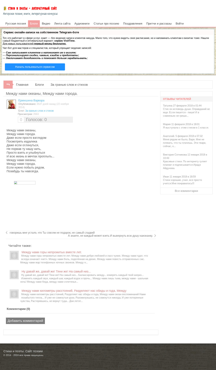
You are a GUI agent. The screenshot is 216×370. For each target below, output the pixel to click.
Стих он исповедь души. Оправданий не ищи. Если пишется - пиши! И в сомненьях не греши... (186, 112)
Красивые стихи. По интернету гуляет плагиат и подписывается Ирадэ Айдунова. (185, 165)
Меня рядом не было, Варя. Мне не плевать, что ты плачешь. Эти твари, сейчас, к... (184, 143)
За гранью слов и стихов (69, 84)
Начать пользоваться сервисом (35, 66)
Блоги (39, 84)
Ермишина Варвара (31, 100)
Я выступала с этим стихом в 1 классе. (186, 127)
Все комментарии (186, 191)
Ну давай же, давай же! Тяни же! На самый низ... (56, 271)
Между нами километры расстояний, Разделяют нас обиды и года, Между (74, 290)
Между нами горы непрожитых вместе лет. (52, 252)
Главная (22, 84)
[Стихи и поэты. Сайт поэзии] (30, 10)
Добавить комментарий (25, 321)
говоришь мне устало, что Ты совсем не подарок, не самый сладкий (52, 232)
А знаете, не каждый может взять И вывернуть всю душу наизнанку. (110, 235)
